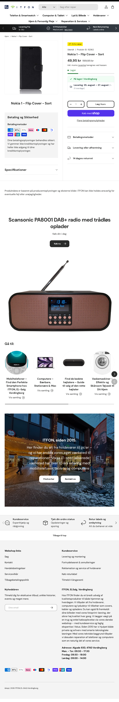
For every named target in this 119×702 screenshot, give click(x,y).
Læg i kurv (100, 104)
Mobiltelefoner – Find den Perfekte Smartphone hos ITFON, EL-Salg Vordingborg (16, 385)
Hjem (7, 36)
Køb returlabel (69, 574)
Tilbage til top (59, 535)
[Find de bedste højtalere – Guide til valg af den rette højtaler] (74, 363)
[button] (112, 7)
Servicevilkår (11, 574)
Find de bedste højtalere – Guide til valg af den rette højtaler (74, 384)
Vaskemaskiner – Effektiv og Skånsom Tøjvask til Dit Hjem (102, 384)
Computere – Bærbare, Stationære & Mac (45, 382)
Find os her (48, 479)
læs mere (68, 29)
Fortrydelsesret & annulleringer (78, 562)
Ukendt (70, 49)
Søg (7, 556)
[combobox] (68, 7)
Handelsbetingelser (15, 568)
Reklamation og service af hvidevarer (81, 568)
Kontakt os (70, 479)
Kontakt (9, 562)
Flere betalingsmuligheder (91, 120)
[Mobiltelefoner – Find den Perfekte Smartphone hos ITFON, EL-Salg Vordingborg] (16, 363)
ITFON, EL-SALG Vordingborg (26, 688)
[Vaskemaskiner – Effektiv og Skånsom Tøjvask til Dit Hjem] (102, 363)
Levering (82, 65)
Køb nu (57, 243)
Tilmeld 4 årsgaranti (72, 579)
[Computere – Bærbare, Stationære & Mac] (45, 363)
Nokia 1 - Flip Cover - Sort (22, 36)
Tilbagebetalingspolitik (17, 579)
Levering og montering (73, 556)
